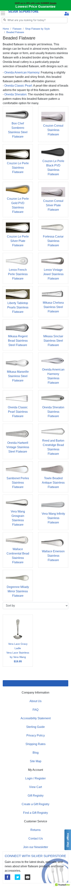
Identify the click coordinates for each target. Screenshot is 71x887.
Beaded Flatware (15, 32)
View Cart (35, 787)
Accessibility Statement (36, 718)
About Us (35, 701)
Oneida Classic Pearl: (18, 85)
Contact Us (35, 838)
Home (6, 28)
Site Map (35, 761)
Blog (36, 752)
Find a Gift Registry (35, 812)
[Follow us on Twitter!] (17, 877)
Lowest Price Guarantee (35, 6)
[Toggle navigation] (3, 13)
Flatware (17, 28)
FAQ (35, 709)
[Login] (66, 14)
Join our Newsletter (35, 847)
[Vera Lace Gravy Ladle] (18, 640)
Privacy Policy (35, 735)
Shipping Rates (35, 744)
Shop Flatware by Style (37, 28)
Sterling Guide (35, 726)
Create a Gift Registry (35, 804)
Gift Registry (36, 795)
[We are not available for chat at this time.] (67, 839)
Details (53, 3)
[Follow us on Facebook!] (7, 877)
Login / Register (35, 778)
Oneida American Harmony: (22, 72)
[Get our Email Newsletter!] (27, 877)
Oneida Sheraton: (15, 94)
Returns (35, 829)
